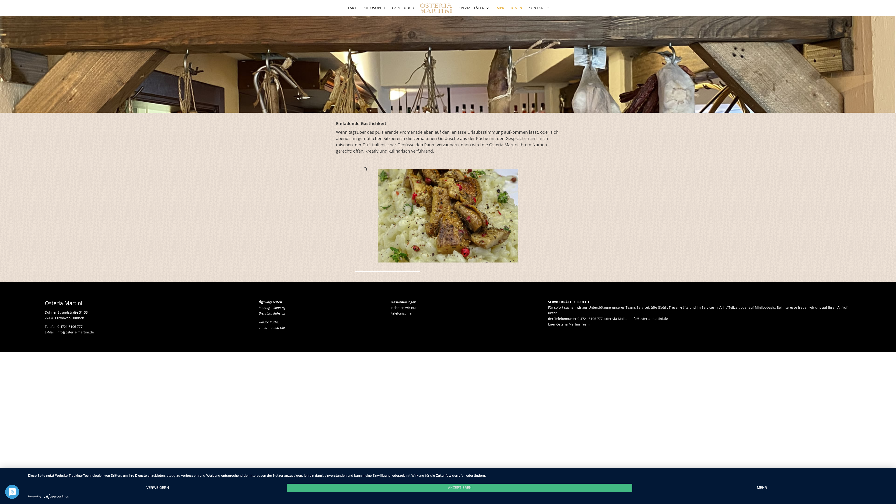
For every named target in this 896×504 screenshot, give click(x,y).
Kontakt (536, 8)
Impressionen (509, 8)
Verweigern (157, 487)
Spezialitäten (472, 8)
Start (351, 8)
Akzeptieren (460, 487)
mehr (762, 487)
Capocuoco (403, 8)
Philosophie (374, 8)
